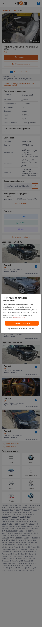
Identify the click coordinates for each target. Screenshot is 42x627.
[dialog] (21, 313)
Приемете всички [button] (22, 323)
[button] (21, 328)
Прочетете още (19, 318)
